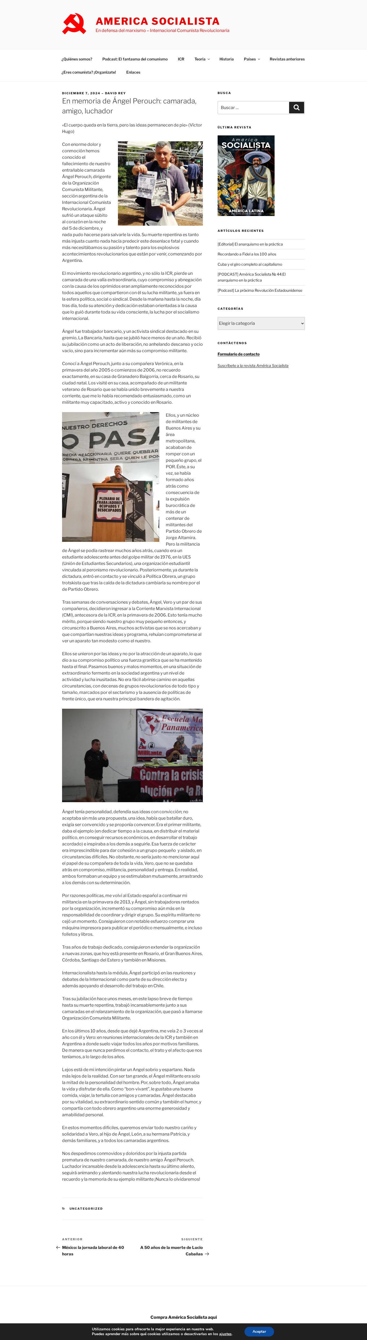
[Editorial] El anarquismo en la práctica (250, 244)
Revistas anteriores (287, 59)
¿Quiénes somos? (77, 59)
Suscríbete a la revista (253, 365)
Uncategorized (86, 1209)
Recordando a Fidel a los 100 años (247, 254)
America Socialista (158, 21)
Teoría (200, 59)
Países (250, 59)
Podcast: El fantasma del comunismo (135, 59)
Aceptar (259, 1331)
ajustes (225, 1334)
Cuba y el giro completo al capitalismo (250, 264)
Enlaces (133, 72)
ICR (181, 59)
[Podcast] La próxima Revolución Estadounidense (260, 290)
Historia (227, 59)
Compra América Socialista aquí (183, 1317)
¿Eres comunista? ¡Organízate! (89, 72)
